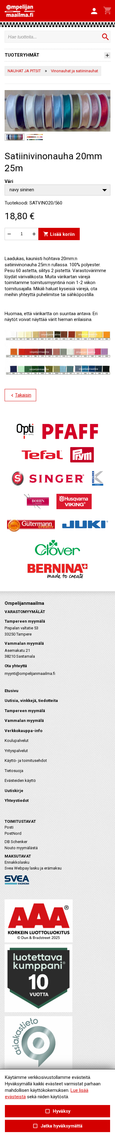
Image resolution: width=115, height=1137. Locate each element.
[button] (94, 11)
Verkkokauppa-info (23, 730)
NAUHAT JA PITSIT (24, 71)
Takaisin (20, 395)
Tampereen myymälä (25, 710)
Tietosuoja (14, 770)
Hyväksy (57, 1111)
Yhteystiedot (17, 800)
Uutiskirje (14, 790)
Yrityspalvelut (16, 750)
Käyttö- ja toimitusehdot (26, 760)
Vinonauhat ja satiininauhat (74, 71)
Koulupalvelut (17, 740)
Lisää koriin (59, 234)
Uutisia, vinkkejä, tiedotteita (31, 700)
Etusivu (11, 690)
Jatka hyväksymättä (57, 1126)
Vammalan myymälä (24, 720)
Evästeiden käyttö (20, 780)
